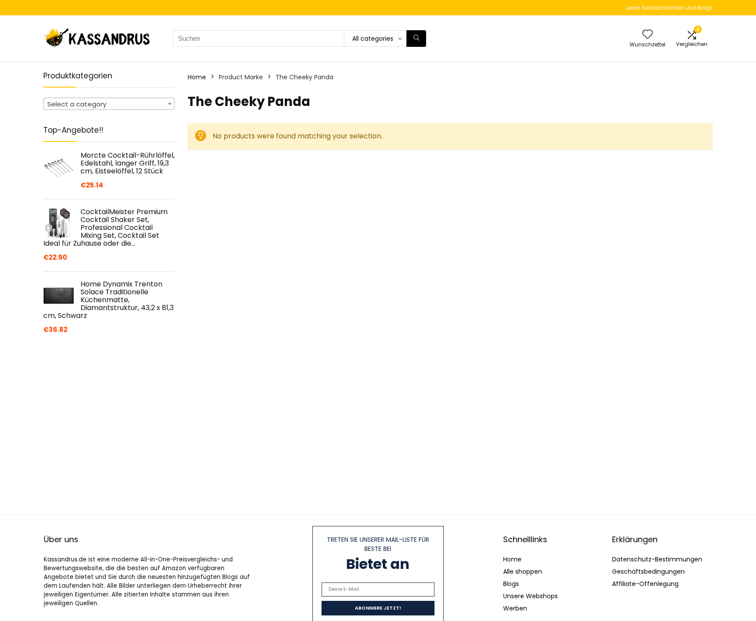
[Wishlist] (647, 35)
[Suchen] (416, 38)
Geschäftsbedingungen (648, 571)
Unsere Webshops (530, 596)
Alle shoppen (522, 571)
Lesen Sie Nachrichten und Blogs (669, 7)
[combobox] (109, 104)
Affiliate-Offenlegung (645, 583)
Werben (515, 608)
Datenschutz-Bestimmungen (657, 559)
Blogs (511, 583)
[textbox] (109, 104)
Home (197, 77)
